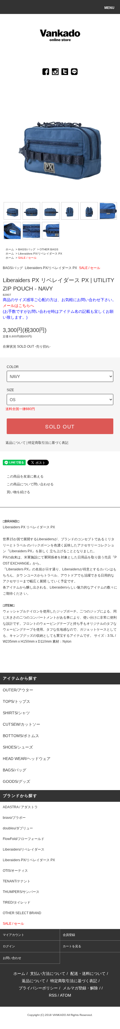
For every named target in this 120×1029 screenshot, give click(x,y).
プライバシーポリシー (38, 988)
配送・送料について (87, 973)
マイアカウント (13, 934)
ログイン (9, 946)
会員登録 (69, 934)
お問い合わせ (12, 958)
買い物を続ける (18, 492)
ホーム (10, 249)
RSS (53, 995)
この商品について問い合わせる (30, 484)
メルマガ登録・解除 (80, 988)
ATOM (65, 995)
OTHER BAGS (49, 249)
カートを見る (72, 946)
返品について (16, 443)
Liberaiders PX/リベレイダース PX (40, 253)
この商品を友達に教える (25, 476)
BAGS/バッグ (26, 249)
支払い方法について (47, 973)
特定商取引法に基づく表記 (48, 443)
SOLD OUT (60, 426)
